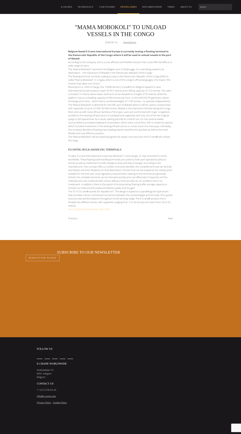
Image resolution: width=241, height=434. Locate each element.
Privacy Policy (44, 402)
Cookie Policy (60, 402)
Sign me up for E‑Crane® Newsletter (52, 301)
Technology (85, 7)
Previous (72, 218)
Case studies (107, 7)
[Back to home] (24, 7)
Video (171, 7)
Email (34, 282)
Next (170, 218)
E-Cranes (66, 7)
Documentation (152, 7)
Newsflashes (128, 7)
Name (34, 271)
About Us (186, 7)
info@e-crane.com (46, 396)
